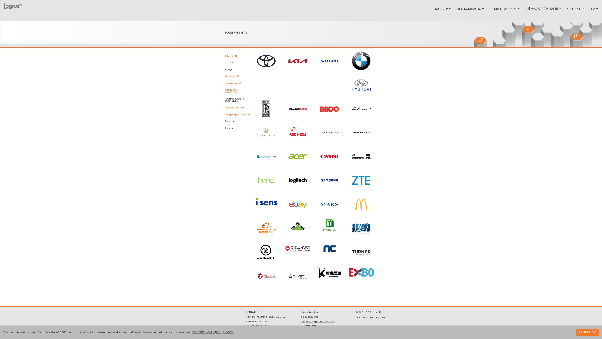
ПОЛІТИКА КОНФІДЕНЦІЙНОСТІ (373, 317)
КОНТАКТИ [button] (575, 9)
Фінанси (229, 128)
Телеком (230, 121)
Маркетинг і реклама (231, 91)
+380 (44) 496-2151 (256, 321)
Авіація (228, 69)
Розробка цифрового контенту (318, 321)
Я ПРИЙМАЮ (587, 332)
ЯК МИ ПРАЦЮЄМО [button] (504, 9)
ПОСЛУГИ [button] (441, 9)
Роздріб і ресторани (236, 114)
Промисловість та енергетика (235, 99)
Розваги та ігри (233, 107)
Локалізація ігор (309, 317)
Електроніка (231, 83)
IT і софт (229, 62)
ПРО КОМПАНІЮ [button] (469, 9)
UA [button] (593, 9)
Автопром (230, 76)
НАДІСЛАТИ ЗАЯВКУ (545, 8)
